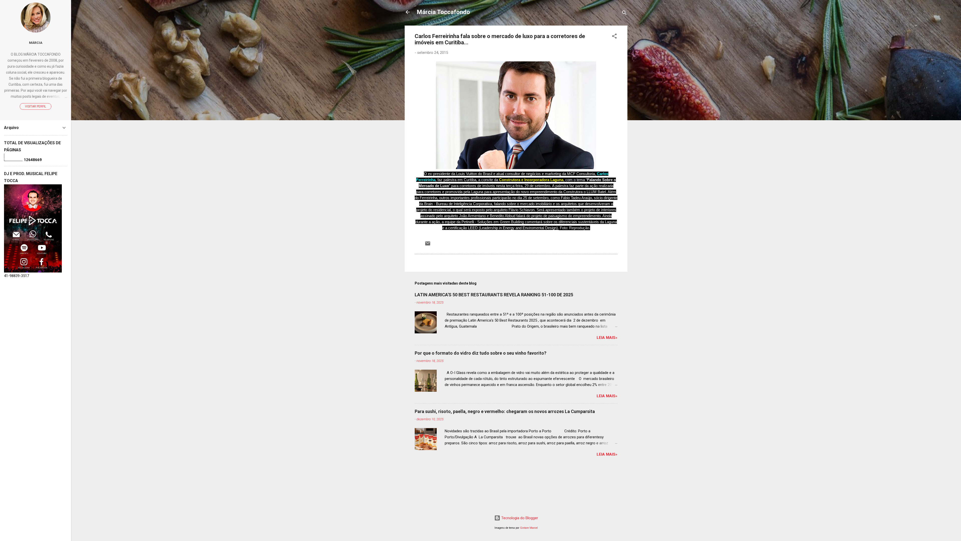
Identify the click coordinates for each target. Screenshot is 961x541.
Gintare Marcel (529, 527)
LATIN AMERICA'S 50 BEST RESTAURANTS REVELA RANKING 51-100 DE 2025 (494, 294)
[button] (614, 37)
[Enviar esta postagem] (428, 245)
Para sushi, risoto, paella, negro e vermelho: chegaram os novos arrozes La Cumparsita (505, 411)
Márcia (35, 43)
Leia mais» (607, 337)
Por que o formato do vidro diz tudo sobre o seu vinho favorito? (480, 353)
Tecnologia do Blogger (519, 518)
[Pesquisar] (624, 13)
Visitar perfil (35, 106)
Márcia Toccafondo (443, 12)
